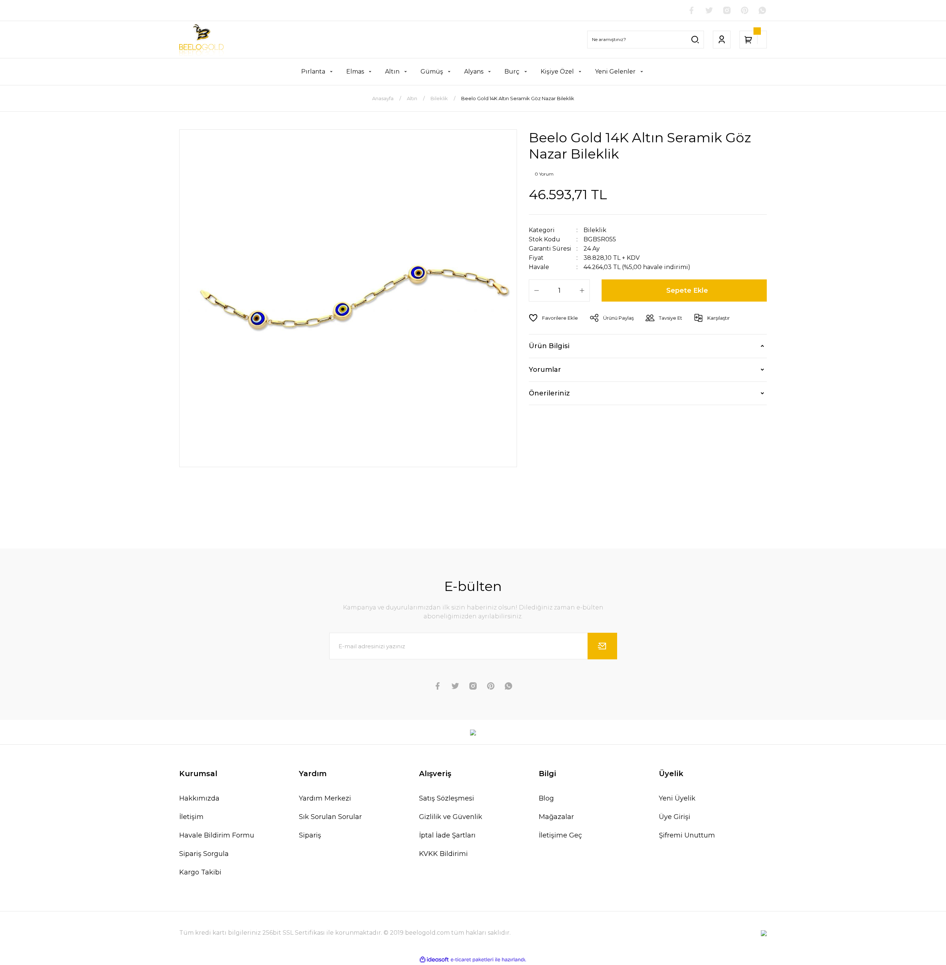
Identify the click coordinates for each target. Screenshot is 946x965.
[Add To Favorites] (553, 317)
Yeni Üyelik (677, 798)
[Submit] (602, 646)
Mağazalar (556, 817)
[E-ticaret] (472, 959)
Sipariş (310, 835)
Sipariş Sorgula (204, 854)
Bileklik (594, 230)
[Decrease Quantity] (536, 290)
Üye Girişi (674, 817)
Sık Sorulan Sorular (330, 817)
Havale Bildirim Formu (216, 835)
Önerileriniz (549, 393)
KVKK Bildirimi (443, 854)
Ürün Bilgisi (549, 346)
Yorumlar (545, 370)
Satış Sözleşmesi (446, 798)
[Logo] (201, 39)
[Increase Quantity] (582, 290)
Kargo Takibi (200, 872)
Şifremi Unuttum (687, 835)
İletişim (191, 817)
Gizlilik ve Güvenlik (450, 817)
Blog (546, 798)
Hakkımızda (199, 798)
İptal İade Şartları (447, 835)
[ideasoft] (434, 960)
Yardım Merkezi (325, 798)
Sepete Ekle (687, 290)
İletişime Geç (560, 835)
